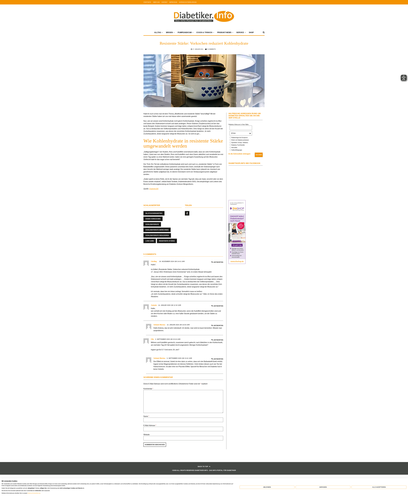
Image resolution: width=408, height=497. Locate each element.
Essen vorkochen (153, 219)
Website (146, 434)
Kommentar (148, 389)
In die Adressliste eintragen (239, 154)
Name (146, 416)
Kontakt (164, 2)
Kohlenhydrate (152, 224)
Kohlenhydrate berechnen (157, 230)
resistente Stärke (167, 241)
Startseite (147, 2)
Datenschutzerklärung (188, 2)
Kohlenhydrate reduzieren (157, 235)
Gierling (154, 261)
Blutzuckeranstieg (154, 213)
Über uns (156, 2)
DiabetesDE (154, 189)
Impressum (173, 2)
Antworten (218, 262)
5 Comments (211, 49)
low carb (150, 241)
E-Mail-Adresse (149, 425)
